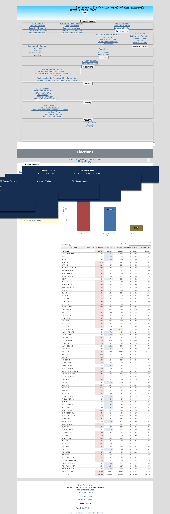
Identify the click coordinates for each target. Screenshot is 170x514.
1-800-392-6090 (85, 496)
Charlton (67, 290)
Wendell (66, 455)
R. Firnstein (118, 248)
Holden (65, 321)
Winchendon (68, 469)
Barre (65, 265)
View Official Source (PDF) (32, 220)
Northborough (70, 371)
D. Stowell (108, 248)
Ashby (65, 256)
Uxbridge (66, 438)
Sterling (66, 421)
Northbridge (69, 374)
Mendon (66, 349)
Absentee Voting (44, 181)
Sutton (65, 427)
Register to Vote (48, 170)
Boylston (67, 282)
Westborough (69, 463)
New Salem (67, 365)
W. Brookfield (69, 460)
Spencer (66, 418)
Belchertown (69, 268)
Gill (64, 312)
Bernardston (69, 273)
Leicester (67, 337)
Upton (65, 435)
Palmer (65, 388)
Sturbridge (68, 424)
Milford (66, 351)
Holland (66, 323)
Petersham (67, 396)
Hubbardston (69, 332)
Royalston (67, 404)
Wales (65, 441)
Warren (66, 446)
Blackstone (68, 276)
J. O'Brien (99, 248)
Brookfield (68, 287)
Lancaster (67, 335)
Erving (65, 304)
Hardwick (67, 318)
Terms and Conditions (75, 513)
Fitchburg (67, 307)
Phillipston (68, 399)
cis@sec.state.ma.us (85, 499)
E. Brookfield (69, 301)
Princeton (67, 402)
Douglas (66, 296)
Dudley (65, 298)
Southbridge (68, 416)
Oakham (66, 379)
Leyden (65, 343)
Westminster (68, 466)
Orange (66, 382)
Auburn (65, 262)
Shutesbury (68, 413)
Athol (65, 259)
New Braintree (69, 363)
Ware (64, 443)
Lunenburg (67, 346)
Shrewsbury (68, 410)
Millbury (66, 354)
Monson (66, 360)
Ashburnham (68, 254)
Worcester (68, 471)
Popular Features (32, 164)
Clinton (66, 293)
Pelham (65, 393)
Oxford (66, 385)
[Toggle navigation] (148, 160)
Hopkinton (67, 329)
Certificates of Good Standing (45, 100)
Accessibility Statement (94, 513)
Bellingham (68, 270)
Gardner (66, 310)
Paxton (65, 390)
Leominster (68, 340)
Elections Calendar (88, 170)
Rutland (66, 407)
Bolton (65, 279)
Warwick (66, 449)
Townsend (67, 432)
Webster (66, 452)
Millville (66, 357)
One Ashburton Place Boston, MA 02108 (85, 491)
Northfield (68, 376)
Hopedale (67, 326)
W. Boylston (68, 457)
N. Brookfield (69, 368)
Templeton (67, 430)
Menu (85, 13)
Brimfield (67, 284)
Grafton (66, 315)
